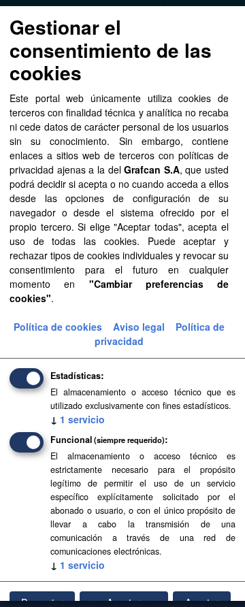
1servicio (77, 419)
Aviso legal (139, 326)
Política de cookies (58, 326)
